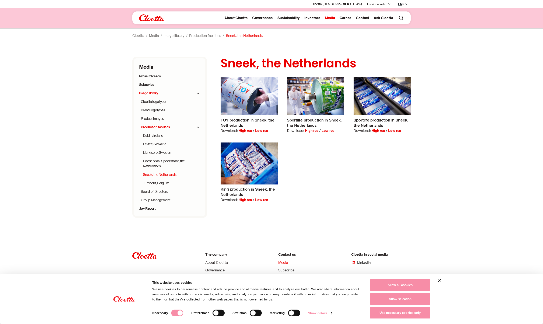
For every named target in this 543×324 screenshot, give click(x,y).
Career (345, 18)
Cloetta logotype (153, 101)
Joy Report (147, 208)
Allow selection (400, 299)
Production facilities (205, 36)
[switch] (219, 313)
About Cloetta (236, 18)
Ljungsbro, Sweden (157, 152)
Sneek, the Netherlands (244, 36)
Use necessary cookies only (400, 312)
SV (405, 4)
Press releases (150, 76)
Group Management (155, 200)
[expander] (197, 93)
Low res (261, 130)
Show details (317, 313)
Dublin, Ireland (153, 135)
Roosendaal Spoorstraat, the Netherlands (164, 163)
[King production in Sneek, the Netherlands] (249, 163)
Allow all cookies (400, 285)
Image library (174, 36)
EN (400, 4)
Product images (152, 118)
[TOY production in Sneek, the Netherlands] (249, 96)
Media (330, 18)
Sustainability (288, 18)
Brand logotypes (153, 110)
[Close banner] (439, 280)
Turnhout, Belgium (156, 183)
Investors (312, 18)
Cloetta (138, 36)
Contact (362, 18)
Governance (262, 18)
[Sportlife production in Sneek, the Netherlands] (315, 96)
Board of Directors (154, 191)
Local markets (376, 4)
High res (245, 130)
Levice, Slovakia (154, 144)
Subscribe (146, 84)
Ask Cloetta (383, 18)
